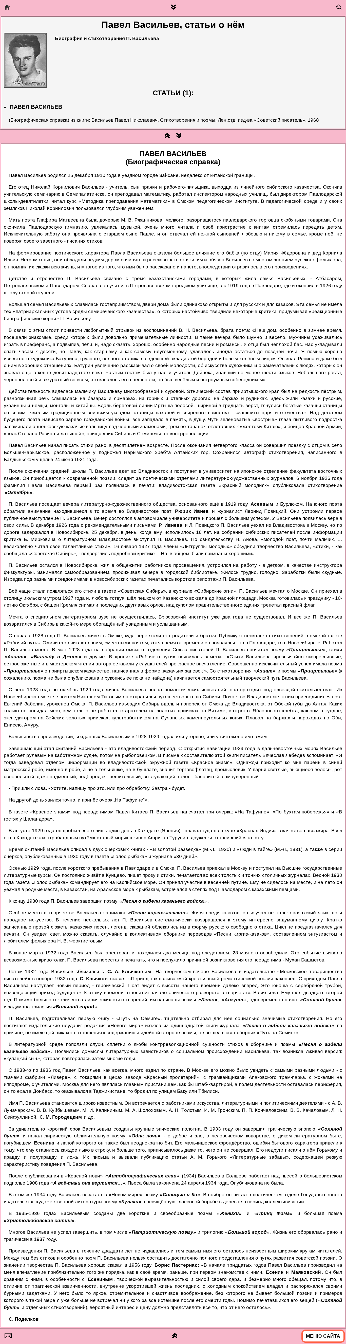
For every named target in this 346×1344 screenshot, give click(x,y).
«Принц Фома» (273, 1213)
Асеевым (262, 504)
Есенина (44, 1143)
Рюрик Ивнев (192, 511)
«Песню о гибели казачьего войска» (288, 1025)
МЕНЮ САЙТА (323, 1336)
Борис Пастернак (176, 1265)
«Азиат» (15, 656)
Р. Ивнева (170, 525)
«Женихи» (229, 1213)
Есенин (274, 1272)
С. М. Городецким (61, 1117)
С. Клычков (94, 978)
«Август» (234, 999)
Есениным (100, 1279)
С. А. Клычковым (129, 971)
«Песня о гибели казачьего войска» (163, 901)
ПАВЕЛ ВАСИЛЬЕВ (36, 107)
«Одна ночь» (144, 1135)
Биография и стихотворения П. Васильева (107, 38)
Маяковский (306, 1272)
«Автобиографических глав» (142, 1175)
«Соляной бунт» (320, 999)
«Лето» (207, 999)
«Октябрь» (18, 492)
